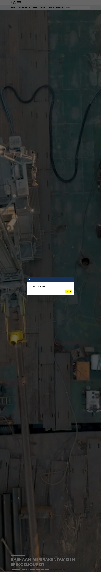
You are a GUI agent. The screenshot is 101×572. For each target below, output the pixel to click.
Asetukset (61, 291)
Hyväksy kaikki (68, 291)
